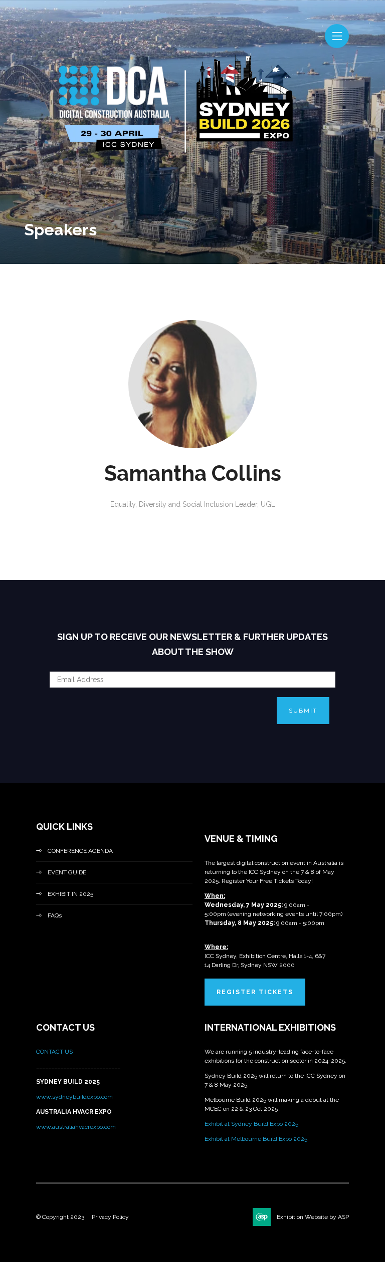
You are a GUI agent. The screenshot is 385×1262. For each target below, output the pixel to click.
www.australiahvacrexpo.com (76, 1126)
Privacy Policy (110, 1216)
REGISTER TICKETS (255, 992)
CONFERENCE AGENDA (80, 850)
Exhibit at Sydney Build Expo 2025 (251, 1123)
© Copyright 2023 (60, 1216)
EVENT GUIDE (67, 872)
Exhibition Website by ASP (313, 1216)
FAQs (55, 915)
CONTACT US (55, 1051)
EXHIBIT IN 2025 (70, 893)
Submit (303, 710)
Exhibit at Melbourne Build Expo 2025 (256, 1138)
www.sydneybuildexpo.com (74, 1096)
